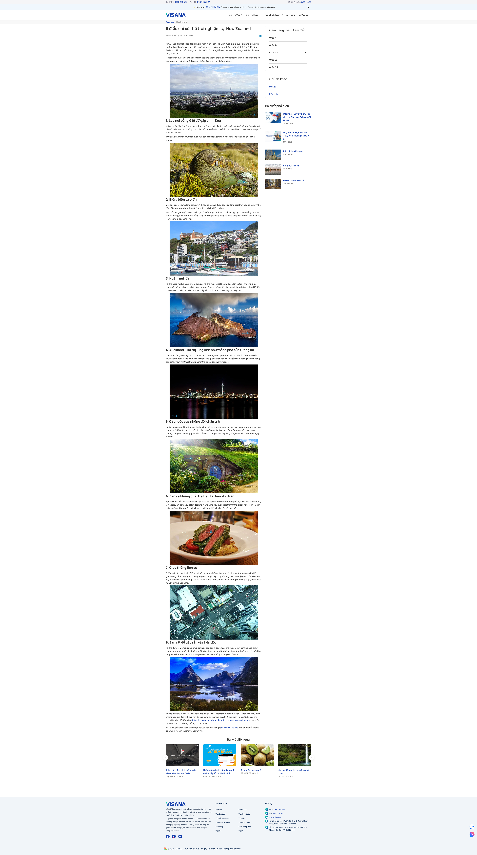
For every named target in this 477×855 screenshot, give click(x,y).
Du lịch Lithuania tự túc (294, 180)
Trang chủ (170, 22)
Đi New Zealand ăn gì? (213, 770)
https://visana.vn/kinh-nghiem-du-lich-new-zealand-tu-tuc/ (221, 720)
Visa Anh (219, 809)
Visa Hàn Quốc (244, 814)
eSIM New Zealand (229, 727)
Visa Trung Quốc (244, 826)
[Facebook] (168, 836)
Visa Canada (243, 809)
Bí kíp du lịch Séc (291, 165)
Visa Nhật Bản (244, 822)
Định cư (272, 86)
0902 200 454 (181, 2)
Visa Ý (240, 831)
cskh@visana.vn (275, 817)
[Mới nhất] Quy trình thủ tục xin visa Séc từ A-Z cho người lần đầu (297, 117)
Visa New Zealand (223, 822)
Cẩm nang (290, 15)
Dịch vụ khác (252, 15)
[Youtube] (180, 836)
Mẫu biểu (273, 94)
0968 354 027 (203, 2)
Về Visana (303, 15)
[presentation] (165, 757)
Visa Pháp (219, 826)
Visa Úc (218, 831)
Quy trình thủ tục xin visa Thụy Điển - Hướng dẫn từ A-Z (296, 135)
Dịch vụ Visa (234, 15)
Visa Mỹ (241, 818)
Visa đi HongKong (222, 818)
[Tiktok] (174, 836)
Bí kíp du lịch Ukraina (292, 151)
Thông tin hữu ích (272, 15)
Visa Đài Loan (221, 814)
